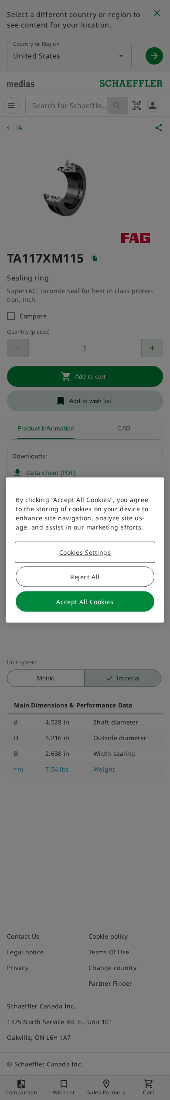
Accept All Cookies (84, 602)
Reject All (85, 577)
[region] (85, 550)
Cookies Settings (85, 552)
